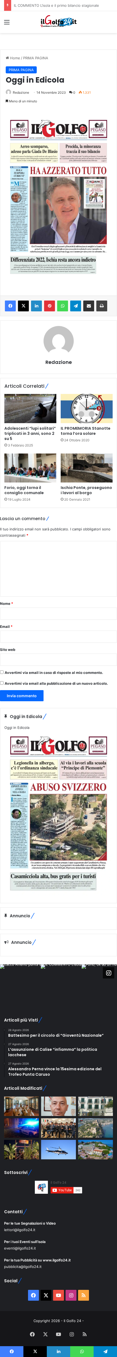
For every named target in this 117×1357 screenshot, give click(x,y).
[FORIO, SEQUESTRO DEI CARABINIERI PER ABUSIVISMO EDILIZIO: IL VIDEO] (95, 1128)
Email (6, 626)
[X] (23, 306)
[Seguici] (109, 972)
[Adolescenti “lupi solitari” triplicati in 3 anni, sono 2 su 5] (30, 408)
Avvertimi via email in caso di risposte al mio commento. (54, 672)
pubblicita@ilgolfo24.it (23, 1266)
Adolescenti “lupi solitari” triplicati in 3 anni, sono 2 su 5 (30, 433)
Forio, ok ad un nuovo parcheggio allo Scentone (54, 5)
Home (14, 58)
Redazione (21, 92)
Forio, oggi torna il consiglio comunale (24, 490)
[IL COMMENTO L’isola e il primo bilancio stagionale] (58, 1106)
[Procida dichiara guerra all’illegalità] (21, 1128)
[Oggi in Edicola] (58, 894)
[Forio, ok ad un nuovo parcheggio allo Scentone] (95, 1106)
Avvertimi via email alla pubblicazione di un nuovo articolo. (56, 683)
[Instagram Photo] (20, 984)
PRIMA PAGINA (35, 58)
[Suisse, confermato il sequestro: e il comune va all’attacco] (95, 1149)
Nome (6, 603)
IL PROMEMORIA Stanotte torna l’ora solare (85, 431)
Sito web (7, 649)
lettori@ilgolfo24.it (19, 1230)
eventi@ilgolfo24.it (20, 1248)
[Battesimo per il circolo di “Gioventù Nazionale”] (58, 1128)
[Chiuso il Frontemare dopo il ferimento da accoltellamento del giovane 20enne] (21, 1149)
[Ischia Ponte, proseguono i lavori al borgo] (87, 468)
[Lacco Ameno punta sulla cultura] (21, 1106)
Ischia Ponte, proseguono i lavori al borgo (86, 490)
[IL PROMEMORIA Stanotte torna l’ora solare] (87, 408)
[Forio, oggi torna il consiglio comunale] (30, 468)
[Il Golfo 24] (58, 22)
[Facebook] (10, 306)
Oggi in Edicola (16, 727)
